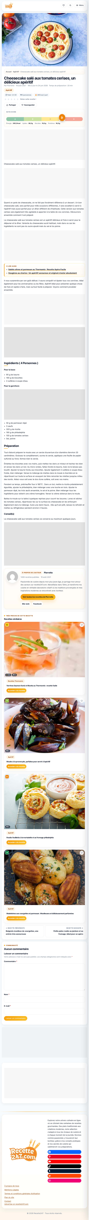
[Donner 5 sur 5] (17, 99)
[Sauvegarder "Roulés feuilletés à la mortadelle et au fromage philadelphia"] (82, 777)
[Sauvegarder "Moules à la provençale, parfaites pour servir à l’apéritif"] (82, 701)
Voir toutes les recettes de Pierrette (38, 597)
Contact (7, 1201)
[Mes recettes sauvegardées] (63, 5)
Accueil (9, 72)
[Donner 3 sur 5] (11, 99)
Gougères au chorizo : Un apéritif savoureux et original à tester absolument (42, 273)
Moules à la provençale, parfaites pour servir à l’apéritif (28, 761)
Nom (6, 994)
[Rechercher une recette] (70, 5)
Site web (25, 604)
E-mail (7, 1006)
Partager (12, 105)
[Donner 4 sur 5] (14, 99)
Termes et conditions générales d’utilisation (22, 1193)
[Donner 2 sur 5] (8, 99)
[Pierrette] (12, 577)
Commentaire (10, 961)
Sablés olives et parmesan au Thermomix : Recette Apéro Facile (37, 269)
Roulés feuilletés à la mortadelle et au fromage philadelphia (30, 837)
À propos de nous (11, 1186)
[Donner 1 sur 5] (5, 99)
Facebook (37, 604)
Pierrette (48, 572)
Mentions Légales (11, 1190)
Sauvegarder (29, 105)
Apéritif (16, 72)
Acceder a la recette (16, 690)
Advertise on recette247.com (16, 1204)
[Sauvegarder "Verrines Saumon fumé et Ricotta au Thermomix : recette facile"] (82, 625)
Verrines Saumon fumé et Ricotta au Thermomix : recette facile (32, 686)
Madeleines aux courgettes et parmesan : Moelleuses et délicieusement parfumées (40, 913)
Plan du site (9, 1197)
